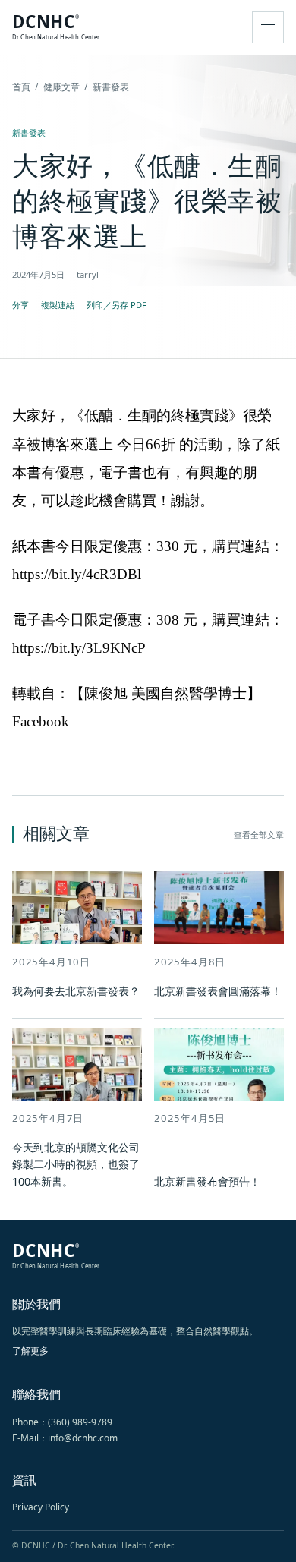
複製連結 (57, 304)
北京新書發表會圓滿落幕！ (218, 991)
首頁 (21, 87)
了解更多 (30, 1350)
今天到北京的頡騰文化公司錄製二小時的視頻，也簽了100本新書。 (76, 1164)
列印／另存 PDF (116, 304)
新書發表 (29, 132)
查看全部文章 (259, 834)
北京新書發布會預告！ (207, 1181)
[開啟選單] (268, 27)
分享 (20, 304)
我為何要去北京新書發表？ (76, 991)
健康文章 (61, 87)
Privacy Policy (40, 1507)
